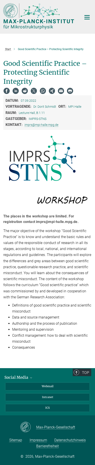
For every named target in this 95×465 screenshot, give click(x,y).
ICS (47, 407)
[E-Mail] (61, 91)
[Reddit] (24, 91)
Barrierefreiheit (47, 446)
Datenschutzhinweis (70, 440)
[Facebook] (6, 91)
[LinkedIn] (15, 91)
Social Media (16, 377)
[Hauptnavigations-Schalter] (87, 17)
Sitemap (15, 440)
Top (85, 372)
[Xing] (52, 91)
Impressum (38, 440)
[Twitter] (33, 91)
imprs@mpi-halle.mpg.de (41, 125)
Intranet (47, 397)
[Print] (70, 91)
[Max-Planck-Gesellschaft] (28, 427)
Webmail (47, 386)
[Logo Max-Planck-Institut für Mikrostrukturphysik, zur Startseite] (39, 16)
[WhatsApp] (43, 91)
